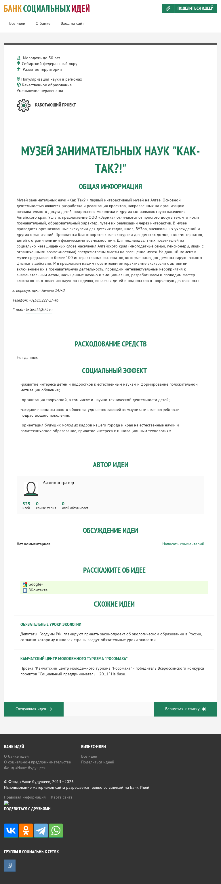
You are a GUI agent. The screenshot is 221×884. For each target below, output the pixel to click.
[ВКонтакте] (11, 831)
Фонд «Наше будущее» (25, 768)
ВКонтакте (37, 590)
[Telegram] (41, 831)
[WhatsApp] (56, 831)
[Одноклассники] (26, 831)
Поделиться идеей (196, 9)
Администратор (58, 482)
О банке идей (16, 756)
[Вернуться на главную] (110, 8)
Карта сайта (62, 797)
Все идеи (89, 756)
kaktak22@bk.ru (39, 310)
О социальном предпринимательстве (37, 762)
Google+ (35, 584)
